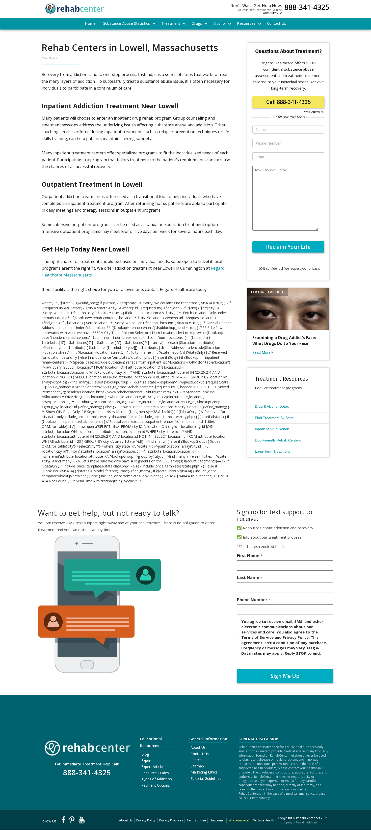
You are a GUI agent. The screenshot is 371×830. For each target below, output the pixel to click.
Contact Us (200, 753)
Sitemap (197, 766)
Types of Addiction (156, 779)
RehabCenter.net (308, 818)
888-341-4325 (306, 8)
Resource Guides (155, 772)
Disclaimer (217, 820)
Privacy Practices (171, 820)
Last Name (249, 577)
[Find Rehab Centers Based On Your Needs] (87, 746)
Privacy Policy (145, 820)
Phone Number (253, 599)
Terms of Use (196, 820)
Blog (145, 754)
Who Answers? (272, 12)
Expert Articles (153, 766)
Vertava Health (263, 820)
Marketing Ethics (204, 772)
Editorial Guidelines (206, 778)
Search (196, 759)
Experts (147, 760)
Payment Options (155, 785)
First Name (249, 555)
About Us (198, 747)
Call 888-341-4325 (288, 101)
